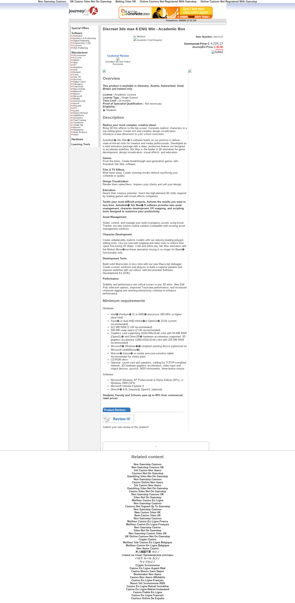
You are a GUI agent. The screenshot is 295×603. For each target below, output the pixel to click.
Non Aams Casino (147, 548)
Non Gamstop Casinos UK (147, 467)
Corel (75, 74)
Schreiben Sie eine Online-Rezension (118, 62)
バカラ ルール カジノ (147, 558)
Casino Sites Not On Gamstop (147, 491)
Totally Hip (78, 125)
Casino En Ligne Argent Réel (148, 568)
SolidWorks (78, 115)
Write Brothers (80, 132)
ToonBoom (78, 122)
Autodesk (77, 67)
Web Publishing (80, 48)
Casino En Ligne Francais (147, 595)
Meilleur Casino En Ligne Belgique (147, 545)
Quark (76, 110)
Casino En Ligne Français (147, 580)
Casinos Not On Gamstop (147, 473)
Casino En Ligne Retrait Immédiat (148, 586)
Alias (75, 62)
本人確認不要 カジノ (147, 551)
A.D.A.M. (77, 57)
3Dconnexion (79, 55)
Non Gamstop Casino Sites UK (148, 533)
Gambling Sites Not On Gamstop (147, 476)
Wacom (76, 127)
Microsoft (77, 96)
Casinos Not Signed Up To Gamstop (147, 506)
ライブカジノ (147, 561)
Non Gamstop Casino (147, 527)
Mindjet (76, 98)
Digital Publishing (81, 40)
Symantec (78, 118)
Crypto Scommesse (147, 565)
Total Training (79, 120)
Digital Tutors (79, 82)
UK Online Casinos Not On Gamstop (147, 536)
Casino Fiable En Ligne (147, 592)
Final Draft (78, 86)
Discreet (77, 79)
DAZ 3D (77, 77)
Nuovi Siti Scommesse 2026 (147, 583)
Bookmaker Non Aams (147, 574)
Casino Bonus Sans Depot (147, 571)
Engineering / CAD (82, 43)
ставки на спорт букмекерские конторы (147, 555)
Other (76, 134)
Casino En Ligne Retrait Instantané (147, 589)
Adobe (76, 60)
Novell (76, 103)
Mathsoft (77, 91)
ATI (74, 65)
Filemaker (78, 84)
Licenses (77, 45)
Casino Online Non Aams (147, 482)
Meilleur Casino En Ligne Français (147, 524)
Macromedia (79, 89)
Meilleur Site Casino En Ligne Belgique (147, 542)
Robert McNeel (80, 113)
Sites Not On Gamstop (147, 497)
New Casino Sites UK (147, 512)
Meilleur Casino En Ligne (147, 500)
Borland (76, 72)
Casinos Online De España (147, 598)
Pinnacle (77, 106)
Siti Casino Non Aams (147, 470)
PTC (75, 108)
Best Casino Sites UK (147, 515)
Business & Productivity (84, 38)
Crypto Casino (147, 539)
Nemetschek (79, 101)
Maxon (76, 94)
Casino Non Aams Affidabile (147, 577)
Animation (77, 36)
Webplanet (78, 130)
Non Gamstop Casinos (148, 464)
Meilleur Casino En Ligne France (147, 521)
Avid (75, 69)
